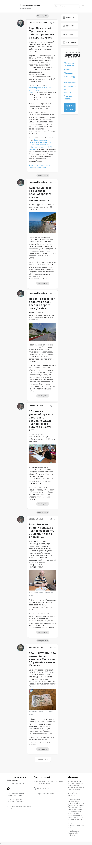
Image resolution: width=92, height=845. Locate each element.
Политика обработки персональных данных (15, 800)
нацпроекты (70, 82)
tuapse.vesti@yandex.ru (45, 794)
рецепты (68, 92)
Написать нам (70, 107)
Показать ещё (42, 759)
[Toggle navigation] (83, 6)
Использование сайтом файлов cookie (19, 807)
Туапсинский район (38, 168)
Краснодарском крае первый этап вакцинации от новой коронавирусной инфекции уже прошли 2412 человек (40, 144)
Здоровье (69, 73)
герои (67, 69)
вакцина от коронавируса (41, 165)
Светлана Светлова (38, 23)
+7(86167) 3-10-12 (43, 788)
